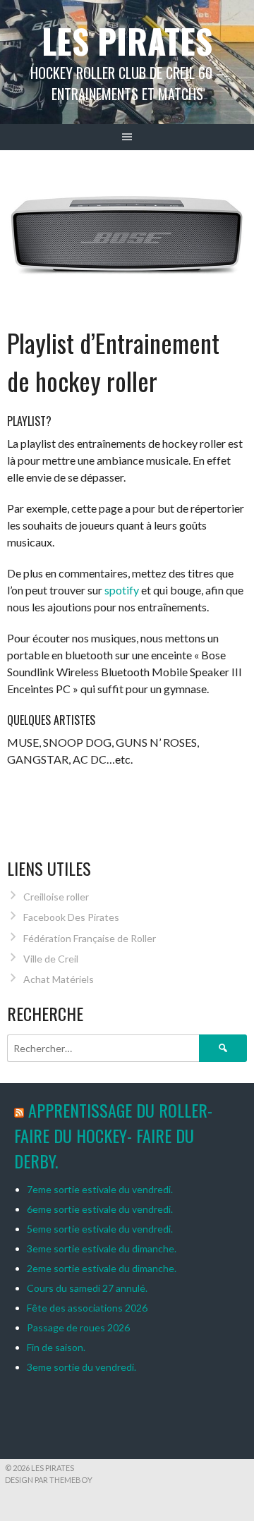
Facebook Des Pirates (71, 917)
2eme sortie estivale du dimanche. (101, 1268)
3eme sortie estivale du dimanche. (101, 1248)
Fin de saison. (56, 1347)
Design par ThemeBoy (48, 1479)
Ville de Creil (50, 959)
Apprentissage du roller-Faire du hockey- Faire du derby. (113, 1135)
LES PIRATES (127, 41)
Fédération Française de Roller (89, 938)
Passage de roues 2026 (78, 1327)
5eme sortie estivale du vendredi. (100, 1229)
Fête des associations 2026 (87, 1308)
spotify (121, 590)
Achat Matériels (58, 979)
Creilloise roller (56, 897)
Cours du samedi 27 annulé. (87, 1288)
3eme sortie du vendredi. (81, 1367)
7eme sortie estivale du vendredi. (100, 1189)
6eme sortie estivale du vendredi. (100, 1209)
